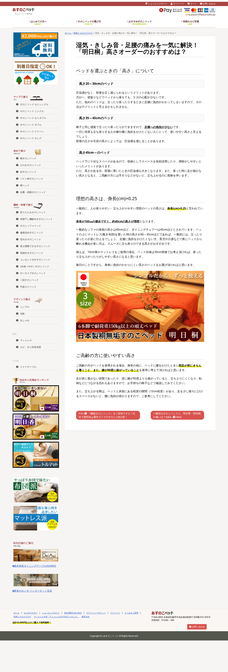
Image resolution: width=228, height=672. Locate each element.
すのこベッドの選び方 (89, 22)
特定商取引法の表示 (73, 612)
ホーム (16, 612)
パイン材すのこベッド (31, 178)
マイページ (178, 3)
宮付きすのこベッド (30, 239)
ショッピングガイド (157, 3)
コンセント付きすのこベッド (35, 259)
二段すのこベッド (29, 280)
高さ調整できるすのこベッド (35, 246)
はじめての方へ (38, 22)
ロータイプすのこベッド (33, 273)
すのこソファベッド (30, 225)
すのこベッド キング (31, 138)
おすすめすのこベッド (140, 22)
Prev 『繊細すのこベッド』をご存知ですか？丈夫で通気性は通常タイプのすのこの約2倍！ (107, 415)
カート (193, 3)
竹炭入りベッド (28, 286)
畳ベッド (24, 185)
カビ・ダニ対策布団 (30, 347)
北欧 (22, 313)
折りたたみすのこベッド (33, 212)
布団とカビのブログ (22, 616)
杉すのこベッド (28, 171)
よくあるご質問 (131, 612)
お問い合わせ (209, 3)
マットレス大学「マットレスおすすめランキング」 (56, 616)
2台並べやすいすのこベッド (34, 266)
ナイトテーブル (28, 366)
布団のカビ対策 (190, 22)
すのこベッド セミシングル (34, 104)
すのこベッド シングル (32, 111)
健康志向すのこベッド (31, 232)
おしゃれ (24, 320)
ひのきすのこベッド (30, 165)
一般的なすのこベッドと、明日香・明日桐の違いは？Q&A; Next (177, 415)
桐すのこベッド (28, 158)
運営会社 (85, 616)
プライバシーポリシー (96, 612)
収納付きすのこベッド (31, 252)
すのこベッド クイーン (32, 131)
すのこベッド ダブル (31, 124)
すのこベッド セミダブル (33, 117)
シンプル (24, 306)
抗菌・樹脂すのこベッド (33, 192)
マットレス (26, 340)
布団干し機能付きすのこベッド (36, 219)
